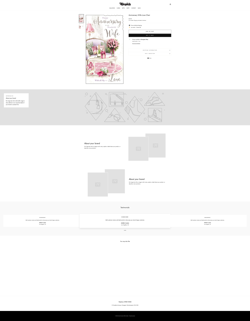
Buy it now (150, 35)
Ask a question (150, 53)
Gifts (123, 8)
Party (128, 8)
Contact (133, 8)
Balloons (112, 8)
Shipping (135, 20)
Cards (118, 8)
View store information (136, 43)
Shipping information (150, 50)
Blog (139, 8)
